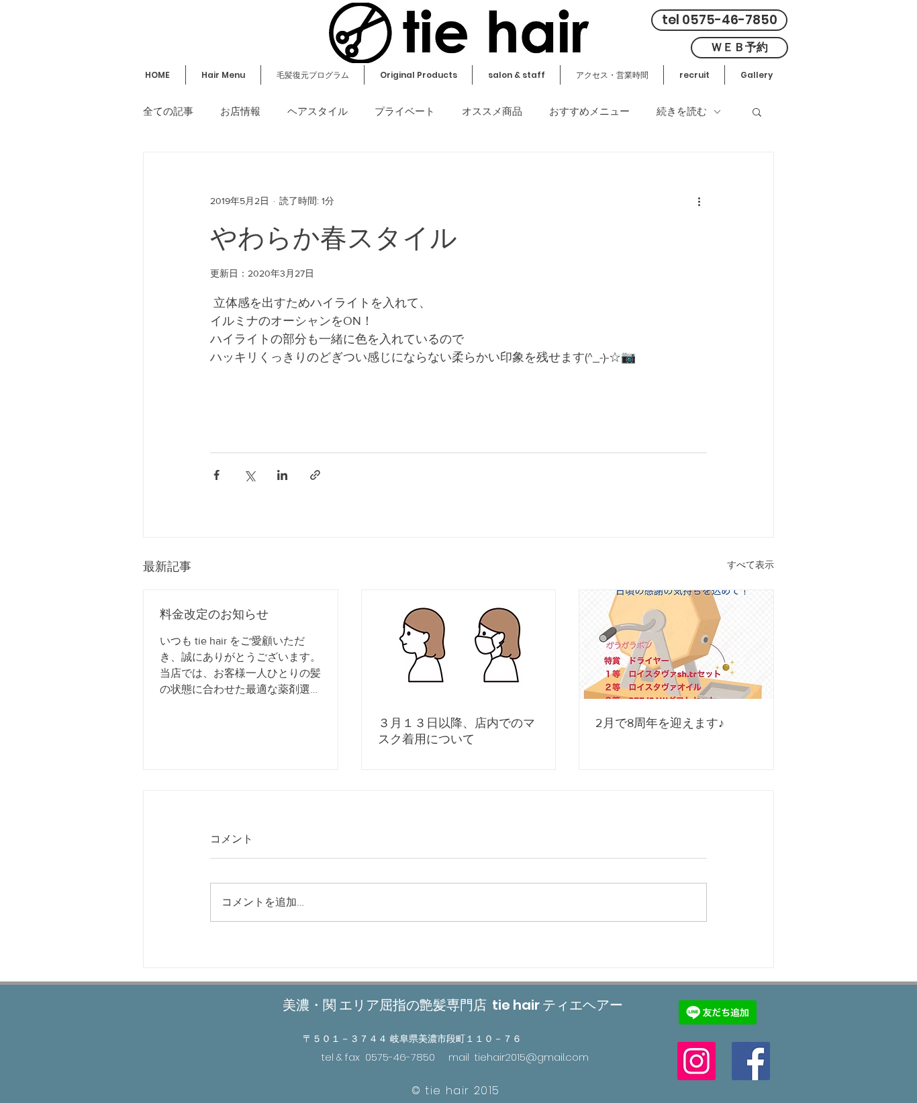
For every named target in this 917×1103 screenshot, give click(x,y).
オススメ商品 (492, 111)
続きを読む (682, 111)
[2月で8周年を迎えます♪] (676, 644)
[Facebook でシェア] (216, 475)
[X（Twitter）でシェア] (249, 475)
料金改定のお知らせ (214, 614)
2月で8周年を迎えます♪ (659, 723)
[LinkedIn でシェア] (282, 475)
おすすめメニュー (589, 111)
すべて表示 (750, 564)
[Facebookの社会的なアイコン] (751, 1061)
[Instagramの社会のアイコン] (696, 1061)
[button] (757, 111)
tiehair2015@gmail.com (532, 1057)
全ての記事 (168, 111)
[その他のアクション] (699, 201)
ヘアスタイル (317, 111)
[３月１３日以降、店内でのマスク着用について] (459, 644)
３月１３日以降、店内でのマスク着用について (456, 731)
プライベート (405, 111)
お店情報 (240, 111)
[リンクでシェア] (315, 475)
